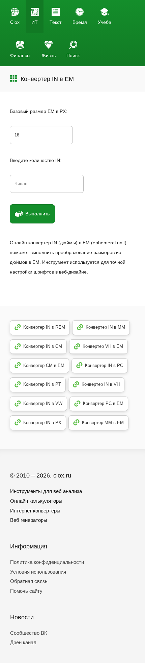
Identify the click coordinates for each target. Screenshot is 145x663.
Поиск (73, 55)
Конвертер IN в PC (104, 365)
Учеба (104, 22)
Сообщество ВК (28, 633)
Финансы (20, 55)
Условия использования (38, 572)
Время (79, 22)
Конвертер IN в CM (42, 346)
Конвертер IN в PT (42, 384)
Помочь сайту (26, 591)
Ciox (15, 22)
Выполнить (37, 213)
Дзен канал (23, 642)
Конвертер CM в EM (43, 365)
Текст (55, 22)
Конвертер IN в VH (101, 384)
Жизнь (48, 55)
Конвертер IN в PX (42, 422)
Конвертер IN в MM (105, 327)
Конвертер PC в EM (103, 403)
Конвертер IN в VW (42, 403)
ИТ (34, 22)
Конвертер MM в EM (103, 422)
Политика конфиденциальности (47, 562)
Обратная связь (29, 581)
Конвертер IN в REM (44, 327)
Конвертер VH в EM (103, 346)
